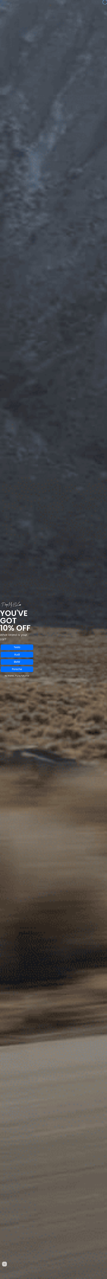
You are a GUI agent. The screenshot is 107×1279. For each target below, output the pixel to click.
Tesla (17, 647)
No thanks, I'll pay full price (17, 675)
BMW (17, 662)
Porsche (17, 669)
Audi (17, 654)
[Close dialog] (105, 2)
